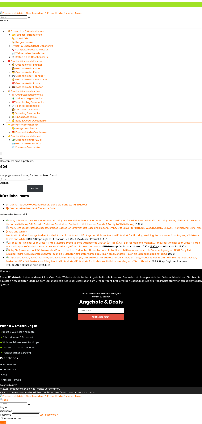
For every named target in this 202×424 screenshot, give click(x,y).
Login (3, 422)
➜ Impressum (8, 364)
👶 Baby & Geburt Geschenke (29, 120)
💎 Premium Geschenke (26, 147)
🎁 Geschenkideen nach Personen (25, 61)
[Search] (1, 158)
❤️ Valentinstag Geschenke (28, 102)
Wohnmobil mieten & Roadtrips (19, 342)
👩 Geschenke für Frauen (26, 68)
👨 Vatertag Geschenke (26, 113)
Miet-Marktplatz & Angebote (18, 347)
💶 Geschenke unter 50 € (27, 143)
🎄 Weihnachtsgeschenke (27, 98)
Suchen (4, 183)
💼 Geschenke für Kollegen (27, 87)
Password (5, 414)
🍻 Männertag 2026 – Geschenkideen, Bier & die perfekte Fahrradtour (46, 204)
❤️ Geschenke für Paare (26, 83)
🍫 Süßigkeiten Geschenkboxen (30, 49)
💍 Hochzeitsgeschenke (26, 106)
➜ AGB (4, 374)
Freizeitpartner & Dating (15, 352)
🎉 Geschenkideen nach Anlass (24, 91)
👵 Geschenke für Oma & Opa (29, 79)
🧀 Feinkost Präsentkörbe (27, 34)
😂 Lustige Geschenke (24, 128)
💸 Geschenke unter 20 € (27, 140)
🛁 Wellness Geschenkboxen (28, 53)
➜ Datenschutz (8, 369)
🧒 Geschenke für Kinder (26, 72)
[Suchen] (29, 17)
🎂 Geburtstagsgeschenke (27, 94)
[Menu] (1, 153)
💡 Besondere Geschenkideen (23, 124)
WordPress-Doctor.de (81, 392)
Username (6, 411)
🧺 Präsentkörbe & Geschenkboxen (26, 31)
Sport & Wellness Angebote (17, 332)
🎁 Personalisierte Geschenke (29, 132)
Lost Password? (49, 414)
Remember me (12, 418)
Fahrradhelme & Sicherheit (17, 337)
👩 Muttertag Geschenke (26, 109)
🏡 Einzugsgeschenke (24, 117)
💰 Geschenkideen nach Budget (24, 136)
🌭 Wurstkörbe (20, 38)
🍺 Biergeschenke (22, 42)
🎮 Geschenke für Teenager (28, 76)
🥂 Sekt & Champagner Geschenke (32, 46)
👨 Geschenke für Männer (27, 64)
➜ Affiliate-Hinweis (10, 380)
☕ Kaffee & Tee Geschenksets (30, 57)
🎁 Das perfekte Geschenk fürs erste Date (30, 208)
